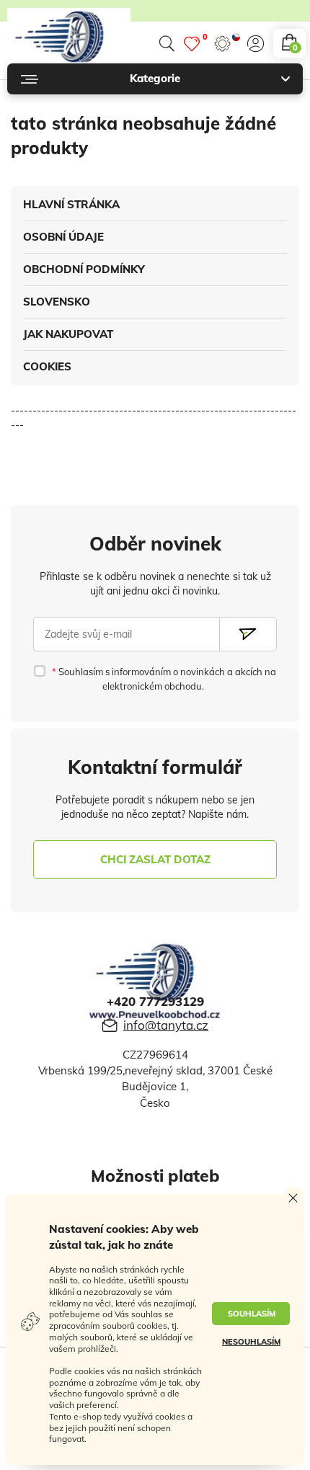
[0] (192, 43)
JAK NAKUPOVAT (68, 334)
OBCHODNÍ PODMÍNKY (84, 269)
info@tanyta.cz (165, 1025)
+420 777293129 (155, 1001)
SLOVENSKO (56, 301)
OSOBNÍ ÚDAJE (63, 237)
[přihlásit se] (255, 43)
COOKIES (47, 366)
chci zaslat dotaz (155, 859)
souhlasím (251, 1314)
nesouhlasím (251, 1342)
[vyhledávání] (166, 43)
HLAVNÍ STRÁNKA (71, 204)
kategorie (155, 78)
